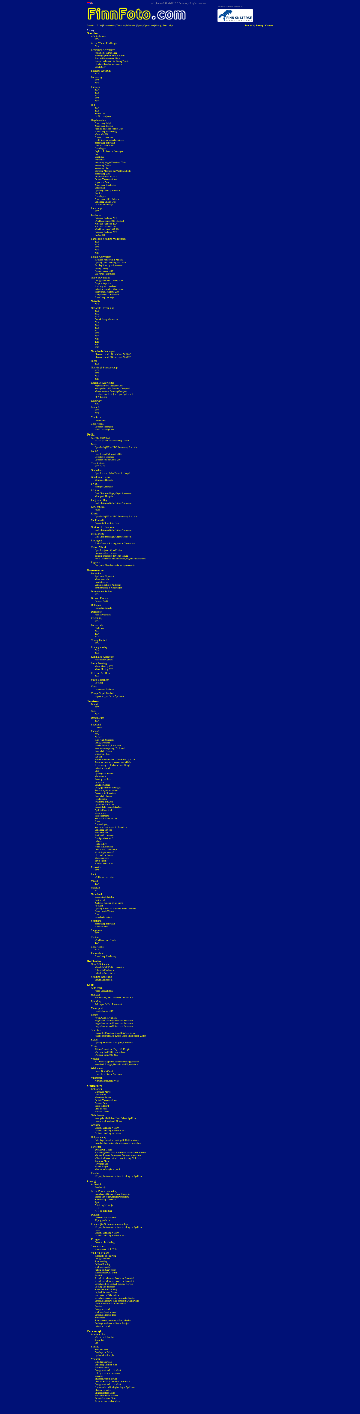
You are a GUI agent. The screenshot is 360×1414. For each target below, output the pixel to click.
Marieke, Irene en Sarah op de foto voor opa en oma (118, 1155)
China (94, 711)
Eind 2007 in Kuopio (104, 835)
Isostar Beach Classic (104, 1071)
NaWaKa (95, 301)
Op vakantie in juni (103, 917)
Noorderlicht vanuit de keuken (108, 807)
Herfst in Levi (101, 844)
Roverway (96, 400)
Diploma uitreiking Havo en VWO (110, 1130)
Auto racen (97, 988)
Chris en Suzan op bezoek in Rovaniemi (112, 1381)
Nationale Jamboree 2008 (106, 232)
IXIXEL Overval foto (104, 145)
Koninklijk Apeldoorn (102, 656)
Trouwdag (99, 1340)
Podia (99, 25)
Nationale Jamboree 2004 (106, 223)
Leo (96, 1342)
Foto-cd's (249, 25)
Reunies (95, 1173)
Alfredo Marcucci (100, 437)
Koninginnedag (101, 268)
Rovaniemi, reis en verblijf (106, 790)
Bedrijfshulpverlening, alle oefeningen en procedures (118, 1143)
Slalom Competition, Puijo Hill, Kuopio (112, 1049)
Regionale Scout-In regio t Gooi (109, 385)
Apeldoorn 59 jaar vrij (104, 576)
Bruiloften (96, 1089)
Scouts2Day (100, 67)
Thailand (95, 937)
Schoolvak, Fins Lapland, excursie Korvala (114, 1284)
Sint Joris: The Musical (105, 273)
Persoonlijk (168, 25)
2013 (97, 347)
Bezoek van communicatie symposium (112, 1196)
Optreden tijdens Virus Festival (108, 550)
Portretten (96, 1146)
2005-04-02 (100, 466)
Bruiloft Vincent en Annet (106, 179)
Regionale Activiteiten (102, 382)
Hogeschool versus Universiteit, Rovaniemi (114, 1020)
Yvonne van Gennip (103, 1149)
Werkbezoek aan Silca (104, 877)
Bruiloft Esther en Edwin (106, 1378)
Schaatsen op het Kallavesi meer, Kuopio (113, 765)
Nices (94, 360)
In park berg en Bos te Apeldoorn (109, 696)
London (98, 727)
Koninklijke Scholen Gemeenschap (109, 1224)
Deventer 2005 (101, 601)
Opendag (99, 682)
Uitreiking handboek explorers (108, 64)
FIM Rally (96, 618)
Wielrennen (97, 1068)
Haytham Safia (101, 1163)
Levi (97, 771)
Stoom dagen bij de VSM (106, 1249)
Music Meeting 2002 (104, 666)
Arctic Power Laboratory (104, 1191)
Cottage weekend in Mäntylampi (109, 280)
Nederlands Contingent (103, 351)
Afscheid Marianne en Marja (107, 58)
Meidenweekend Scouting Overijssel (111, 391)
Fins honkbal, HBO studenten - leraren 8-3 (114, 997)
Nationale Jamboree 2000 (106, 218)
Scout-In (95, 407)
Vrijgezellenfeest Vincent (106, 176)
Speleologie (100, 187)
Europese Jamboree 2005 (106, 226)
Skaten (94, 1039)
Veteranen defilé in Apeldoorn (108, 585)
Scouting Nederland (101, 976)
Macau (94, 881)
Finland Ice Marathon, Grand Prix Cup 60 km (115, 759)
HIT (93, 105)
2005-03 (98, 737)
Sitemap (259, 25)
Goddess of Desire (100, 477)
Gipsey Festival (99, 640)
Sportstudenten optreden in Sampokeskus (113, 1320)
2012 (97, 344)
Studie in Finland (100, 1253)
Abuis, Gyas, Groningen (106, 1018)
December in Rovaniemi (105, 793)
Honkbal (95, 994)
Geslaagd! (96, 1125)
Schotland (96, 920)
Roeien (94, 1015)
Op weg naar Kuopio (104, 773)
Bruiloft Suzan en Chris (105, 1398)
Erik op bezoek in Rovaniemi (107, 1373)
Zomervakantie (101, 926)
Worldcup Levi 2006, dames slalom (110, 1052)
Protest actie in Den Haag (106, 53)
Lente (97, 1208)
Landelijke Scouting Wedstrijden (108, 238)
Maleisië (95, 887)
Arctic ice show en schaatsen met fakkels (113, 762)
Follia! (94, 451)
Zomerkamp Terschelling (106, 131)
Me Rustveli (97, 520)
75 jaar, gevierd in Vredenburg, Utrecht (112, 440)
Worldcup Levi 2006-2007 (106, 1055)
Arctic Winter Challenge (104, 43)
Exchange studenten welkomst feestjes (112, 1323)
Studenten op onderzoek (105, 1199)
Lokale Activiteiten (101, 256)
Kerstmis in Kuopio (103, 796)
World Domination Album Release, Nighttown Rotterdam (120, 558)
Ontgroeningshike (103, 283)
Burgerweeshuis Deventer (106, 553)
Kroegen (95, 1239)
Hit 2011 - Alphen (103, 116)
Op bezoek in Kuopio (104, 804)
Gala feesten (97, 1115)
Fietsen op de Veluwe (104, 911)
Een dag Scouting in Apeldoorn (108, 265)
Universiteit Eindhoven (105, 689)
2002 (97, 313)
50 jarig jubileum (102, 1220)
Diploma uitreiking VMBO (107, 1128)
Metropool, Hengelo (104, 480)
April (97, 1202)
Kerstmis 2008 (101, 1349)
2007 (97, 46)
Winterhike (99, 159)
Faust (97, 509)
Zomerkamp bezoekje (104, 297)
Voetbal (95, 1058)
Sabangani (96, 540)
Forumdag (96, 77)
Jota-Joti (98, 193)
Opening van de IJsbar (105, 1286)
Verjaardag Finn (102, 168)
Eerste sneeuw (101, 860)
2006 (97, 95)
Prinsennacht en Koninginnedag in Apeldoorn (115, 1387)
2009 (97, 101)
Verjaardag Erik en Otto (105, 202)
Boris (94, 444)
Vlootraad (96, 417)
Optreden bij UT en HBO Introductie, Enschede (116, 447)
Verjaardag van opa (103, 830)
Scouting (91, 25)
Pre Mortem (97, 533)
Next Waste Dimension (103, 527)
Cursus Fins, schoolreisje (106, 849)
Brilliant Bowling (102, 1264)
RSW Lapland (101, 397)
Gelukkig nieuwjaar (103, 1362)
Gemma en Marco (103, 1092)
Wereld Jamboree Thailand (106, 940)
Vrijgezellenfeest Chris (105, 1393)
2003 (97, 73)
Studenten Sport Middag (105, 1312)
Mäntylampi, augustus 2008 (107, 291)
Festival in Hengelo (103, 608)
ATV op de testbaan (103, 1211)
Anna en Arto (101, 1103)
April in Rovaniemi (103, 810)
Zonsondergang (102, 824)
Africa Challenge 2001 (105, 429)
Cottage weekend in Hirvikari (108, 1370)
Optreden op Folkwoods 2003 (108, 454)
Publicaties (131, 25)
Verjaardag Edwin (103, 165)
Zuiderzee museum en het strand (109, 903)
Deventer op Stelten (101, 591)
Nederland (96, 894)
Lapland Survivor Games (106, 1292)
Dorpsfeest (96, 611)
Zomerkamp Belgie (103, 123)
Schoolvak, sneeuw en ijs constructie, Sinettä (114, 1298)
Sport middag (101, 1261)
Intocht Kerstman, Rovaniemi (108, 745)
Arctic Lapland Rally (104, 991)
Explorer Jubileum (101, 70)
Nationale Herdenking (102, 308)
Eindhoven (99, 628)
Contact (269, 25)
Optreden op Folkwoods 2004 (108, 459)
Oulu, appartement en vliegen (108, 787)
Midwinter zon (101, 832)
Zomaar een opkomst (104, 137)
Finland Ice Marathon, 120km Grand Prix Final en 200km (120, 1035)
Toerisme (120, 25)
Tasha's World (98, 547)
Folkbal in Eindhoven (104, 970)
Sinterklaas (99, 157)
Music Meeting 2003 (104, 669)
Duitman (95, 1214)
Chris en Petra (101, 1108)
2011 (97, 342)
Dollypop (96, 605)
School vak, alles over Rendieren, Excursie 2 (114, 1281)
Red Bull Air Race (100, 673)
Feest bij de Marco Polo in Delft (109, 128)
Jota (96, 154)
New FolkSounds (100, 964)
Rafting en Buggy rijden (105, 1270)
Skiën (94, 1046)
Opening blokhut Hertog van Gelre (110, 262)
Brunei (94, 704)
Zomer (97, 821)
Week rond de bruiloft (104, 1337)
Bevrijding (96, 573)
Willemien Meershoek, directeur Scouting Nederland (118, 1158)
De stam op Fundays (104, 204)
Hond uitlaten (101, 799)
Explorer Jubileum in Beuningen (109, 151)
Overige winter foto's (104, 838)
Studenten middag (103, 1267)
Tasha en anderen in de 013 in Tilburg (111, 556)
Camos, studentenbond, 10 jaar (108, 1121)
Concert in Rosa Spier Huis (107, 523)
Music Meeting (99, 663)
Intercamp (96, 208)
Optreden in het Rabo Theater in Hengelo (113, 473)
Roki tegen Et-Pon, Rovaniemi (108, 1004)
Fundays (95, 87)
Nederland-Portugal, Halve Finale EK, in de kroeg (117, 1064)
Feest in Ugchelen (103, 614)
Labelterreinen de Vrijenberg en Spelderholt (114, 394)
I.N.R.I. (95, 483)
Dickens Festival (99, 598)
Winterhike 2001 (102, 134)
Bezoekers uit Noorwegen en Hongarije (112, 1194)
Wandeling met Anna (104, 801)
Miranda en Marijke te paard (107, 1169)
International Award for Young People (111, 61)
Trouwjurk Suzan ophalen (106, 1395)
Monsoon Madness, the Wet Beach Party (113, 171)
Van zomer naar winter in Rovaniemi (111, 827)
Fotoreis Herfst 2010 (104, 863)
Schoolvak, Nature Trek (105, 1315)
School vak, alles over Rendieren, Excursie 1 (114, 1278)
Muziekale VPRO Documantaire (109, 967)
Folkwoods (97, 625)
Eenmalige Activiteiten (103, 50)
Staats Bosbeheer (100, 679)
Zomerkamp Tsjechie (104, 126)
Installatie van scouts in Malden (109, 259)
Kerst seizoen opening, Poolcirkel (109, 748)
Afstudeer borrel (102, 1367)
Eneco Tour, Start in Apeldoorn (108, 1074)
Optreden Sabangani (104, 426)
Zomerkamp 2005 (102, 173)
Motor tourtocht (102, 579)
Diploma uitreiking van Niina (108, 1133)
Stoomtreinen (98, 1246)
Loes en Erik (100, 1094)
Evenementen (109, 25)
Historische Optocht (103, 659)
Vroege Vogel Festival (102, 693)
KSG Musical (98, 506)
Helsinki (98, 841)
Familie (95, 1346)
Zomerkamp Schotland (105, 142)
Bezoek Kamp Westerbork (106, 319)
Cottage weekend (102, 742)
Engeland (96, 724)
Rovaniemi (99, 782)
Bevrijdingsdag (101, 582)
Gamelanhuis (98, 463)
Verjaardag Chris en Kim (106, 1364)
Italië (93, 874)
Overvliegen (100, 148)
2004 (97, 39)
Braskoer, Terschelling (105, 1242)
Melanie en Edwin (103, 1097)
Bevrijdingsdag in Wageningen (108, 587)
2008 (97, 83)
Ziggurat (95, 562)
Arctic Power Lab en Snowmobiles (110, 1303)
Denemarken (97, 717)
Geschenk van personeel (105, 1217)
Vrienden (95, 1359)
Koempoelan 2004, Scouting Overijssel (112, 388)
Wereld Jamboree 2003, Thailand (109, 221)
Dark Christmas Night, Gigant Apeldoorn (113, 493)
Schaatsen (96, 1030)
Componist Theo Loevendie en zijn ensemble (114, 565)
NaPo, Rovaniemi (100, 277)
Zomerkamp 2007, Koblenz (107, 199)
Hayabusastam (98, 120)
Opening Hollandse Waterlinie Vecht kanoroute (115, 908)
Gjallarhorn (97, 470)
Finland (95, 731)
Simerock (99, 1376)
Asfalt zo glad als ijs (104, 1205)
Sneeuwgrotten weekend (105, 286)
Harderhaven (100, 420)
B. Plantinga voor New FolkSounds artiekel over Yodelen (120, 1152)
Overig (158, 25)
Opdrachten (148, 25)
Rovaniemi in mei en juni (106, 818)
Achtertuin (96, 1184)
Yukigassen (97, 1077)
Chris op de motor (103, 1390)
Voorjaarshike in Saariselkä (107, 294)
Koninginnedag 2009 (104, 271)
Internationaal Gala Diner (106, 1272)
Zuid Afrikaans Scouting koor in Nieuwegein (115, 543)
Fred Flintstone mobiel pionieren (109, 140)
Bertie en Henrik (102, 1106)
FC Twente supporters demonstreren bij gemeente (117, 1061)
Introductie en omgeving (105, 1256)
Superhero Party (102, 182)
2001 (97, 241)
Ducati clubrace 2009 (104, 1011)
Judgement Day (99, 500)
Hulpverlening (98, 1137)
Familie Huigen (101, 1166)
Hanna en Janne (102, 1111)
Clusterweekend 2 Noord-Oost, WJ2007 (113, 357)
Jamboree (96, 215)
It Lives (95, 490)
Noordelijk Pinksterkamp (104, 367)
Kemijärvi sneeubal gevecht (107, 1080)
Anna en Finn (98, 1334)
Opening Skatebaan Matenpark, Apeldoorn (114, 1042)
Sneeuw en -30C (102, 754)
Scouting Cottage (102, 785)
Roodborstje (100, 1187)
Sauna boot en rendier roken (107, 1401)
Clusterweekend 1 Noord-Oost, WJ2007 (113, 354)
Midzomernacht (102, 776)
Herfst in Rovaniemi (104, 846)
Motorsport (97, 1008)
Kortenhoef (100, 113)
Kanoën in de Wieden (104, 897)
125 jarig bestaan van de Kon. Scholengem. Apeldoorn (119, 1176)
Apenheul (99, 905)
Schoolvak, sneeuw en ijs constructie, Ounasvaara (117, 1300)
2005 (97, 92)
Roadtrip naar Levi (103, 779)
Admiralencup (98, 36)
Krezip (94, 513)
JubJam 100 (100, 235)
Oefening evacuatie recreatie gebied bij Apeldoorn (117, 1140)
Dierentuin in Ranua (103, 855)
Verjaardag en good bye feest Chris (110, 162)
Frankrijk (96, 867)
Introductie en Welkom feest (107, 1295)
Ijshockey (96, 1001)
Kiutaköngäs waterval (104, 852)
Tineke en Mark (102, 1161)
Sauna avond (100, 813)
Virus (94, 686)
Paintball (98, 1275)
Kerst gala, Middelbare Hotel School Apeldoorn (116, 1118)
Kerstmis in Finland (103, 751)
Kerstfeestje (100, 1317)
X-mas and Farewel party (106, 1289)
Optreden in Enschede (104, 457)
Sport (139, 25)
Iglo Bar (98, 756)
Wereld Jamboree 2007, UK (107, 229)
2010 (97, 253)
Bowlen (98, 1306)
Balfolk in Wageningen (105, 973)
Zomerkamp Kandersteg (105, 185)
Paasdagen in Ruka (103, 1352)
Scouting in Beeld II (103, 979)
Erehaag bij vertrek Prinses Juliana (110, 55)
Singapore (96, 930)
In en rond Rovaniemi (104, 740)
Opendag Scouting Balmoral (107, 190)
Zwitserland (97, 953)
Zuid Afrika (97, 423)
